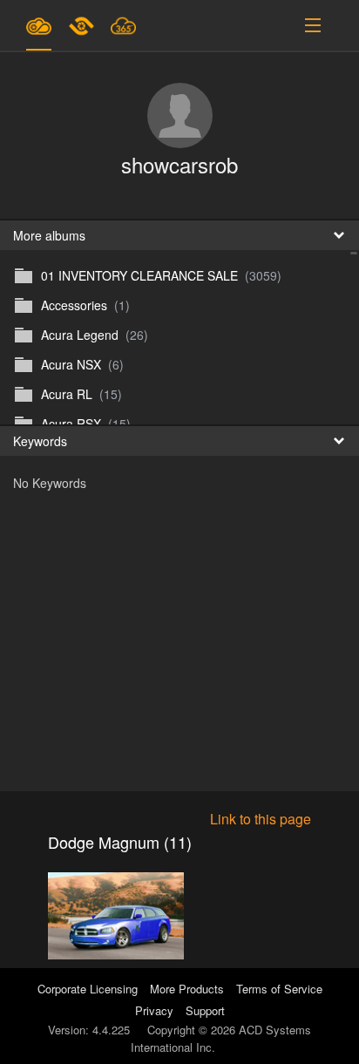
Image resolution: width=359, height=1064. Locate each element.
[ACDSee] (83, 25)
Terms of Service (279, 988)
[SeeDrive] (38, 25)
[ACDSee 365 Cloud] (123, 25)
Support (205, 1010)
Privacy (154, 1010)
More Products (187, 988)
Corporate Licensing (89, 988)
